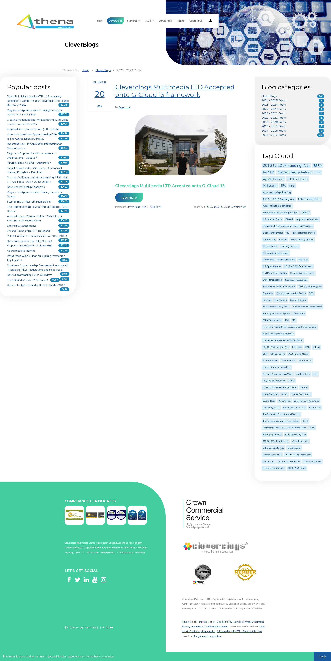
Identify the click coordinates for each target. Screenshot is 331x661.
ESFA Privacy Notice (272, 320)
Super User (125, 107)
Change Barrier (278, 353)
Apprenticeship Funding (277, 192)
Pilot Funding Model (298, 353)
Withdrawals (305, 360)
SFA (283, 186)
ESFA (317, 165)
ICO (287, 320)
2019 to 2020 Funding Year (276, 347)
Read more (129, 197)
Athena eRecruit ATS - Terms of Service (239, 631)
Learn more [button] (107, 656)
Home (100, 20)
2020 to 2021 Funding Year (276, 441)
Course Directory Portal (302, 273)
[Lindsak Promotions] (245, 572)
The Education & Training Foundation (281, 421)
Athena (316, 347)
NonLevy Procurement (296, 279)
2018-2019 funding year (310, 286)
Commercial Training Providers (279, 259)
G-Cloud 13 (213, 207)
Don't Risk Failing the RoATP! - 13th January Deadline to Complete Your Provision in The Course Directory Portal (38, 101)
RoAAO (283, 239)
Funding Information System (276, 313)
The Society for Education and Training (281, 414)
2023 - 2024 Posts (274, 105)
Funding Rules (303, 374)
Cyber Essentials (300, 441)
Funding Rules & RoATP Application (29, 163)
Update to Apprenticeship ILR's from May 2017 (36, 285)
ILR (318, 172)
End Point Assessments (21, 226)
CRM (265, 353)
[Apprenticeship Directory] (203, 574)
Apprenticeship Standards (277, 206)
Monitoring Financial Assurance (278, 333)
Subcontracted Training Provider (280, 212)
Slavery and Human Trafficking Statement (205, 626)
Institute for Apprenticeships (276, 367)
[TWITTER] (77, 575)
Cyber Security (294, 448)
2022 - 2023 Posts (152, 207)
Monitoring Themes (272, 434)
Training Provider (290, 246)
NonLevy (303, 259)
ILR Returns (269, 239)
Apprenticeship (273, 179)
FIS (287, 232)
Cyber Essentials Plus (273, 448)
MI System (270, 186)
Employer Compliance (273, 468)
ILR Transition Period (304, 232)
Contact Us (195, 20)
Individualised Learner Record (307, 306)
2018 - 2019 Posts (274, 126)
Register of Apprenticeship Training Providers (288, 226)
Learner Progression (300, 394)
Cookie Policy (224, 621)
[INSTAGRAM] (103, 575)
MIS (291, 186)
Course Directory (298, 300)
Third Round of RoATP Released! (27, 280)
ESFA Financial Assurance (306, 401)
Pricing (180, 20)
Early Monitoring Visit (295, 434)
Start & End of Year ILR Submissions (29, 202)
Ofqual (303, 387)
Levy (315, 374)
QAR (307, 347)
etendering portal (271, 407)
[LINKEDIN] (86, 575)
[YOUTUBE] (95, 575)
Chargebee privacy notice (207, 636)
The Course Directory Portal (276, 306)
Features (132, 20)
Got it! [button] (322, 656)
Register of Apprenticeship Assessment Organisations (289, 327)
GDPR (291, 380)
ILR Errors (297, 347)
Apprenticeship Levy (307, 219)
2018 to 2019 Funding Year (298, 266)
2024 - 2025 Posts (274, 100)
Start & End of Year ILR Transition (279, 286)
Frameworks (281, 300)
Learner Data (269, 401)
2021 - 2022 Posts (274, 113)
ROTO (305, 421)
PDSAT (306, 212)
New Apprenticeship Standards (26, 187)
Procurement (284, 401)
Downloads (165, 20)
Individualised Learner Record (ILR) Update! (33, 129)
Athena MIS (299, 313)
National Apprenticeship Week (277, 374)
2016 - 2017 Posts (274, 135)
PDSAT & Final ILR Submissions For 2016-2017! (37, 236)
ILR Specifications (272, 266)
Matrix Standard (270, 394)
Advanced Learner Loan (294, 407)
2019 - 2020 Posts (274, 122)
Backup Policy (207, 621)
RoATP (268, 172)
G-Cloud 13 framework (233, 207)
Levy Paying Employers (274, 380)
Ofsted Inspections (272, 279)
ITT (293, 320)
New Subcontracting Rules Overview (29, 275)
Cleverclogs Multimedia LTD (87, 627)
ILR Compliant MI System (276, 253)
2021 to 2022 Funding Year (298, 454)
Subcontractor (270, 246)
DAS (311, 293)
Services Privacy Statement (248, 621)
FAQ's (148, 20)
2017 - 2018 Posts (274, 131)
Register (267, 300)
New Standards (270, 360)
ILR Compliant (298, 179)
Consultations (288, 360)
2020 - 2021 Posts (274, 118)
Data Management (273, 232)
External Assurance (272, 454)
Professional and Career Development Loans (284, 427)
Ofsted (289, 219)
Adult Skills (314, 407)
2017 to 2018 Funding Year (279, 199)
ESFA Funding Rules (309, 199)
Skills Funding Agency (301, 239)
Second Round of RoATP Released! (28, 231)
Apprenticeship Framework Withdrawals (282, 340)
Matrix (285, 394)
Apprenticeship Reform (21, 251)
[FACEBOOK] (69, 575)
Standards (268, 293)
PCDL (312, 427)
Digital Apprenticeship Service (291, 293)
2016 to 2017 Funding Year (286, 165)
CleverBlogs (115, 20)
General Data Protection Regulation (280, 387)
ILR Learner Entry (272, 219)
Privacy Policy (189, 621)
